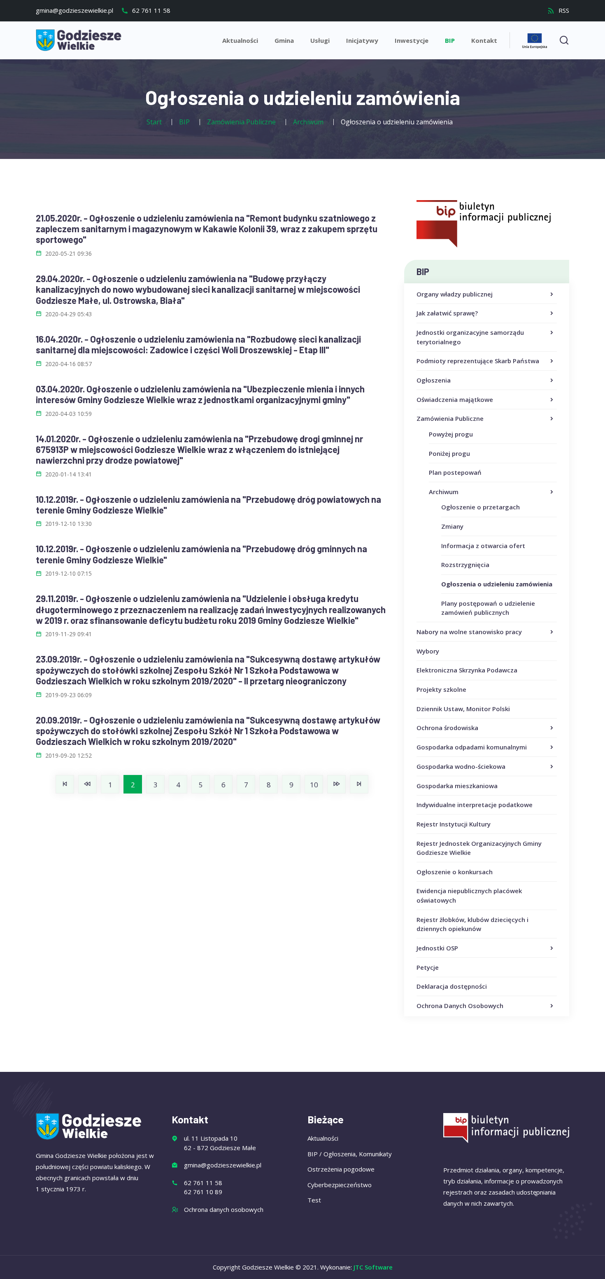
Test (314, 1200)
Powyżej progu (451, 434)
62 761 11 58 (150, 10)
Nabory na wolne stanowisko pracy (469, 632)
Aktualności (240, 40)
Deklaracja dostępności (452, 986)
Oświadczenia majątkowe (455, 399)
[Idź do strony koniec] (359, 784)
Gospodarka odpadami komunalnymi (472, 747)
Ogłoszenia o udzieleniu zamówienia (496, 584)
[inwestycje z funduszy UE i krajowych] (534, 39)
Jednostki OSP (437, 948)
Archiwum (443, 492)
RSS (563, 10)
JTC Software (373, 1267)
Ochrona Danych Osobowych (460, 1005)
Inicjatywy (362, 40)
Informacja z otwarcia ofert (483, 545)
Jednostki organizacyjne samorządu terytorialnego (470, 337)
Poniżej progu (449, 453)
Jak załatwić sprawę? (447, 313)
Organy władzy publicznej (455, 294)
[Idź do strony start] (65, 784)
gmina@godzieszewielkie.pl (74, 10)
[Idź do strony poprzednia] (87, 784)
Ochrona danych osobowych (223, 1209)
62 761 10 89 (203, 1192)
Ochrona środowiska (447, 728)
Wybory (428, 651)
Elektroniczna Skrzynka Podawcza (467, 670)
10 (314, 784)
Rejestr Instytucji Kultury (454, 824)
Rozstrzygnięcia (465, 564)
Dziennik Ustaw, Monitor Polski (463, 709)
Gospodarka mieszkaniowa (457, 786)
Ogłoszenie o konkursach (455, 872)
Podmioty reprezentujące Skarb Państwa (478, 361)
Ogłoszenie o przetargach (480, 507)
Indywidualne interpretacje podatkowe (475, 805)
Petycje (428, 967)
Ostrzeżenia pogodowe (341, 1169)
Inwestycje (411, 40)
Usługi (320, 40)
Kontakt (484, 40)
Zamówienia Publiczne (450, 418)
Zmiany (452, 526)
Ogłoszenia (434, 380)
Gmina (284, 40)
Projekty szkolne (441, 689)
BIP (450, 40)
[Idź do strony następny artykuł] (336, 784)
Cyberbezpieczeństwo (339, 1185)
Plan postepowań (455, 472)
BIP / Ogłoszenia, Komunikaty (349, 1154)
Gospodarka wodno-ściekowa (461, 766)
